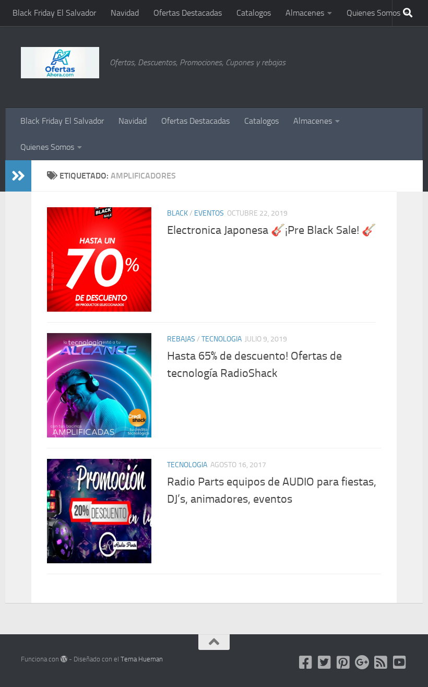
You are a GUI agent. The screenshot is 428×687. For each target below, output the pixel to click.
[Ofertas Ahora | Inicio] (60, 62)
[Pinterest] (343, 662)
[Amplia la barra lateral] (18, 176)
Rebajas (181, 339)
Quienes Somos (373, 13)
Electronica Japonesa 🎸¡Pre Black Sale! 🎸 (271, 230)
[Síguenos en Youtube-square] (400, 662)
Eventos (209, 213)
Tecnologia (221, 339)
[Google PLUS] (362, 662)
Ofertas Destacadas (187, 13)
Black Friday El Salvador (54, 13)
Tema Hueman (142, 659)
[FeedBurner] (381, 662)
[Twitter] (324, 662)
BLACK (177, 213)
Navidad (125, 13)
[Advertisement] (355, 65)
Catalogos (253, 13)
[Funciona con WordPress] (64, 659)
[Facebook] (306, 662)
